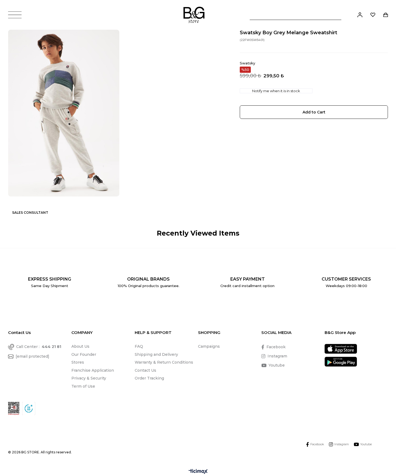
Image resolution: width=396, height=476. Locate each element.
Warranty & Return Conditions (164, 362)
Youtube (277, 365)
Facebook (276, 346)
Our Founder (83, 354)
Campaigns (209, 346)
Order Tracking (149, 378)
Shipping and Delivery (156, 354)
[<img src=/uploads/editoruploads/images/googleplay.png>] (341, 362)
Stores (77, 362)
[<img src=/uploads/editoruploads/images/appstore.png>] (341, 349)
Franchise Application (92, 370)
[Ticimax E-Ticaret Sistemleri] (198, 472)
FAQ (139, 346)
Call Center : (38, 346)
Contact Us (145, 370)
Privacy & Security (88, 378)
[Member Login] (359, 14)
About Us (80, 346)
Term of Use (83, 386)
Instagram (277, 356)
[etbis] (13, 408)
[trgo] (28, 408)
